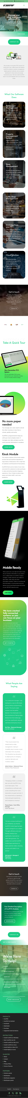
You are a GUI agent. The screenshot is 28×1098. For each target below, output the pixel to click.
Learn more (14, 123)
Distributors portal (9, 1080)
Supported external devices (11, 1030)
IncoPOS (6, 1019)
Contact (6, 1059)
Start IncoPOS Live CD (9, 1040)
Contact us (14, 42)
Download (10, 921)
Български (16, 1089)
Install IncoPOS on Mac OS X (11, 1042)
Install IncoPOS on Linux (10, 1045)
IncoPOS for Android (9, 1021)
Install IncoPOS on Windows (11, 1037)
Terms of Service (8, 1066)
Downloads (7, 1026)
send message (13, 999)
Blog (5, 1061)
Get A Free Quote (9, 942)
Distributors (7, 1075)
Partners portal (8, 1073)
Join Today (8, 592)
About (5, 1056)
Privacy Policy (7, 1064)
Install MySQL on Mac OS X (11, 1047)
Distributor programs (9, 1078)
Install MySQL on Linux (10, 1049)
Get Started (9, 643)
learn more (8, 447)
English (9, 1089)
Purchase (21, 34)
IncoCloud (6, 1023)
